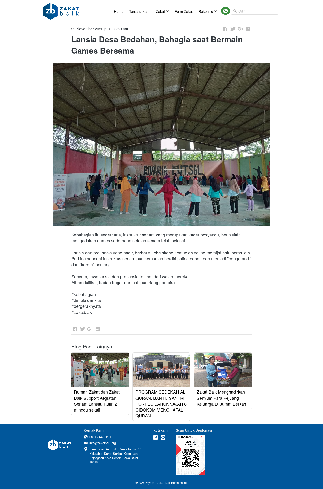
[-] (155, 438)
